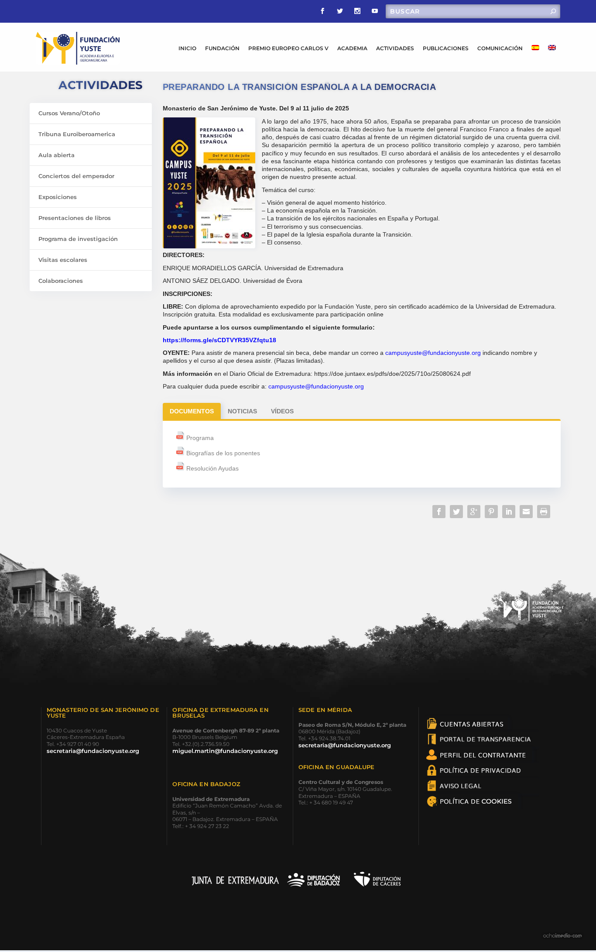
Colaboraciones (60, 280)
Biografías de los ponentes (223, 453)
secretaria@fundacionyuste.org (93, 750)
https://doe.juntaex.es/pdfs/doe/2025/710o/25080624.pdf (392, 373)
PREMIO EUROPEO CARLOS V (288, 48)
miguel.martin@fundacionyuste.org (225, 750)
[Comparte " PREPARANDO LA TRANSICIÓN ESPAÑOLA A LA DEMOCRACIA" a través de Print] (543, 511)
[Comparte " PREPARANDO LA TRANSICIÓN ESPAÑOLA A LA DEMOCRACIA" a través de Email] (526, 511)
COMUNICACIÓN (500, 48)
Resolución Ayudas (212, 468)
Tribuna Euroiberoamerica (76, 134)
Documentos (192, 411)
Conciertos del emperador (76, 175)
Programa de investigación (78, 238)
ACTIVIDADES (395, 48)
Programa (200, 437)
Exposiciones (57, 196)
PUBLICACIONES (446, 48)
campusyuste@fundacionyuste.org (433, 352)
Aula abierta (56, 154)
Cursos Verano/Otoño (69, 113)
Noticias (242, 411)
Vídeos (282, 411)
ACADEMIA (352, 48)
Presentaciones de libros (74, 217)
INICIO (187, 48)
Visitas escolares (62, 259)
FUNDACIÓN (222, 48)
